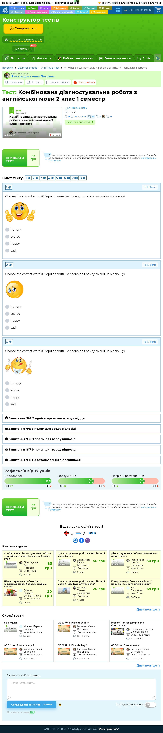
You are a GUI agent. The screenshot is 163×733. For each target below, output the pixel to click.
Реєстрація (144, 10)
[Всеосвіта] (5, 10)
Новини (7, 2)
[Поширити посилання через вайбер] (87, 540)
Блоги (16, 2)
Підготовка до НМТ (67, 2)
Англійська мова (50, 67)
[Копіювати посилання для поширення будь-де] (75, 540)
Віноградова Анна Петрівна (33, 76)
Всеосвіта (8, 67)
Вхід (132, 10)
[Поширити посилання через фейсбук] (81, 540)
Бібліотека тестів (27, 67)
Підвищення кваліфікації (37, 2)
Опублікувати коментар (31, 704)
